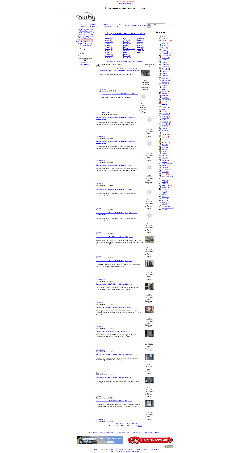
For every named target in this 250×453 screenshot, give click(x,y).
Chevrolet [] (166, 54)
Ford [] (165, 73)
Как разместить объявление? (125, 1)
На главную (84, 25)
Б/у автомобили (86, 33)
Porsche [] (166, 137)
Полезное (89, 43)
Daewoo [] (166, 64)
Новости (81, 29)
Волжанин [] (166, 187)
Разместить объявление (85, 40)
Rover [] (165, 145)
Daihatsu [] (165, 66)
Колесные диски (83, 36)
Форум (144, 25)
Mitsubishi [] (167, 122)
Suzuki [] (165, 168)
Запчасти (90, 34)
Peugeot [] (166, 128)
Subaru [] (166, 165)
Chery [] (165, 52)
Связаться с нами (125, 3)
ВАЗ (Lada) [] (167, 185)
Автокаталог (153, 449)
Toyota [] (166, 169)
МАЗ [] (165, 204)
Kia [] (165, 95)
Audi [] (165, 43)
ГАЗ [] (164, 189)
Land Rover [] (167, 99)
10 (130, 68)
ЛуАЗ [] (165, 200)
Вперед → (135, 68)
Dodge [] (166, 69)
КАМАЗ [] (165, 197)
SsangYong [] (167, 163)
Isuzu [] (165, 87)
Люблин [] (165, 202)
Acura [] (165, 38)
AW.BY (110, 449)
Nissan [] (166, 124)
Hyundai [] (166, 83)
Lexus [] (165, 101)
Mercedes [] (166, 116)
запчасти (127, 449)
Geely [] (165, 75)
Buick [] (165, 48)
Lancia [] (165, 98)
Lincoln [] (165, 107)
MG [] (164, 112)
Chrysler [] (166, 55)
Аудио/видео (83, 38)
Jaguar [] (165, 91)
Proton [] (165, 139)
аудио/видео (145, 449)
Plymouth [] (166, 130)
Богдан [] (165, 183)
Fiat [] (165, 71)
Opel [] (165, 126)
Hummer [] (165, 82)
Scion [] (164, 155)
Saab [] (165, 147)
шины (133, 449)
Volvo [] (165, 174)
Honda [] (166, 80)
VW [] (165, 172)
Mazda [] (166, 114)
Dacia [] (164, 62)
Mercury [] (165, 118)
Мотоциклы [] (167, 206)
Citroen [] (166, 58)
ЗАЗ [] (164, 191)
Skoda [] (165, 160)
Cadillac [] (165, 50)
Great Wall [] (166, 78)
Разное (90, 38)
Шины (91, 36)
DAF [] (165, 59)
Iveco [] (165, 89)
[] (110, 38)
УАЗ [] (164, 209)
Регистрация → (85, 64)
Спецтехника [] (168, 208)
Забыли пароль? (85, 62)
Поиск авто (119, 25)
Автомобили (119, 449)
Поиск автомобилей (83, 41)
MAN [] (165, 109)
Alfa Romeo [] (167, 41)
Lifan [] (164, 104)
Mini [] (164, 119)
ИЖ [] (164, 195)
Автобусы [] (166, 180)
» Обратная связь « (132, 451)
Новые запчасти (123, 432)
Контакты (83, 45)
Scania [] (165, 153)
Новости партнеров (107, 25)
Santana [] (165, 149)
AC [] (164, 36)
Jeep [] (164, 93)
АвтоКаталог (136, 25)
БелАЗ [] (165, 182)
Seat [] (165, 158)
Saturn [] (165, 151)
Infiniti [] (165, 85)
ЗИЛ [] (164, 193)
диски (138, 449)
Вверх (140, 426)
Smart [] (164, 162)
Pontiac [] (165, 134)
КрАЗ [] (165, 198)
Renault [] (166, 142)
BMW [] (165, 45)
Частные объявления (94, 25)
